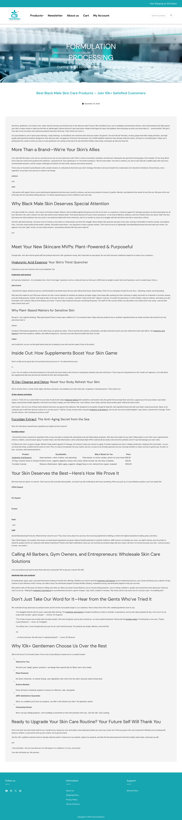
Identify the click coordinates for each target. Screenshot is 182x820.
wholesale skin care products (23, 575)
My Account (101, 15)
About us (73, 15)
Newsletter (55, 15)
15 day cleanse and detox (22, 394)
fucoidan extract (18, 432)
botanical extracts (71, 400)
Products (36, 15)
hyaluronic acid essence (21, 275)
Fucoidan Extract (24, 419)
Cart (86, 15)
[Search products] (171, 15)
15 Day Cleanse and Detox (30, 382)
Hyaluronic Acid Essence (29, 262)
